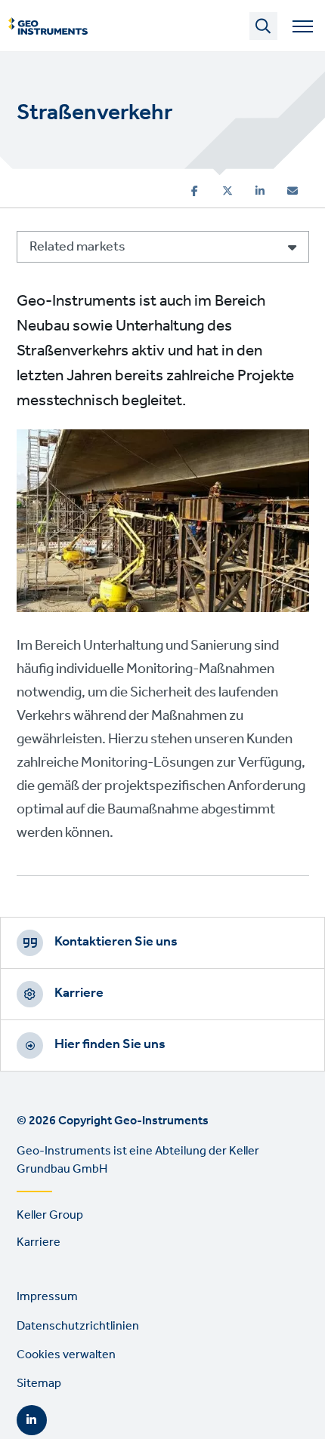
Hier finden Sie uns (110, 1044)
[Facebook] (194, 191)
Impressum (47, 1296)
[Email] (292, 191)
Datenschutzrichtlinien (78, 1326)
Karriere (79, 993)
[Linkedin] (260, 191)
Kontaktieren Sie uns (116, 942)
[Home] (48, 26)
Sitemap (39, 1383)
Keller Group (50, 1215)
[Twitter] (227, 191)
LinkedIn (32, 1420)
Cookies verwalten (66, 1355)
